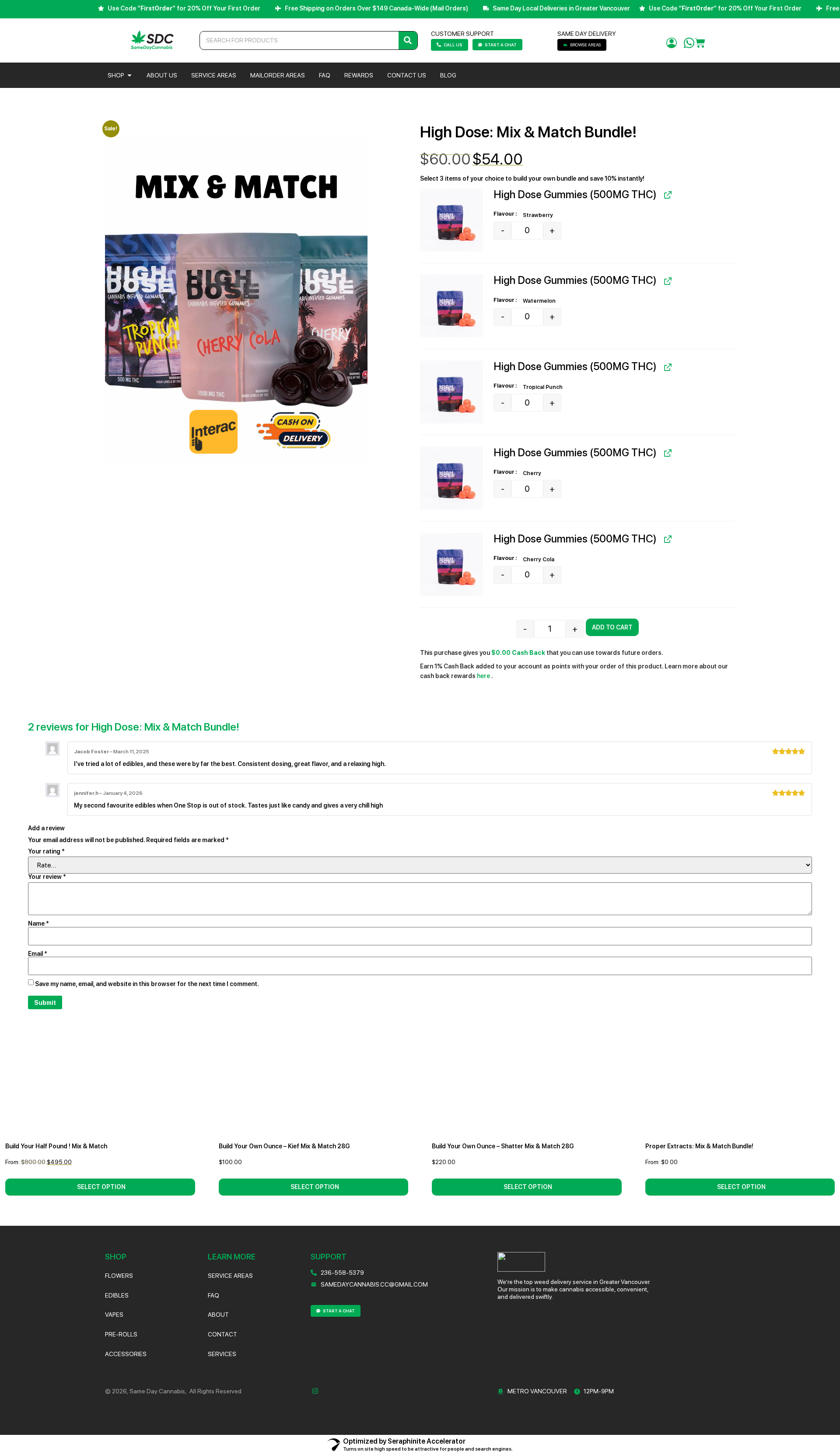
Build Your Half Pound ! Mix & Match (56, 1146)
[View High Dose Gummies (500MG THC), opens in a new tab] (667, 195)
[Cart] (700, 43)
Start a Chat (501, 44)
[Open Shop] (129, 75)
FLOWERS (119, 1275)
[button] (451, 220)
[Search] (408, 40)
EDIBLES (117, 1295)
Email (37, 954)
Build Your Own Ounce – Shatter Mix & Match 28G (503, 1146)
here (484, 675)
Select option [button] (101, 1186)
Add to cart (612, 627)
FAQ (213, 1295)
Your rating (46, 851)
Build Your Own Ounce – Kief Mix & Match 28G (284, 1146)
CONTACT (222, 1334)
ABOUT (218, 1314)
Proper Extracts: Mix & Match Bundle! (699, 1146)
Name (38, 923)
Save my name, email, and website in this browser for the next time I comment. (147, 984)
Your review (47, 877)
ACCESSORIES (126, 1353)
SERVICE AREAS (230, 1275)
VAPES (114, 1314)
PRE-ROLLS (121, 1334)
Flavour (504, 214)
